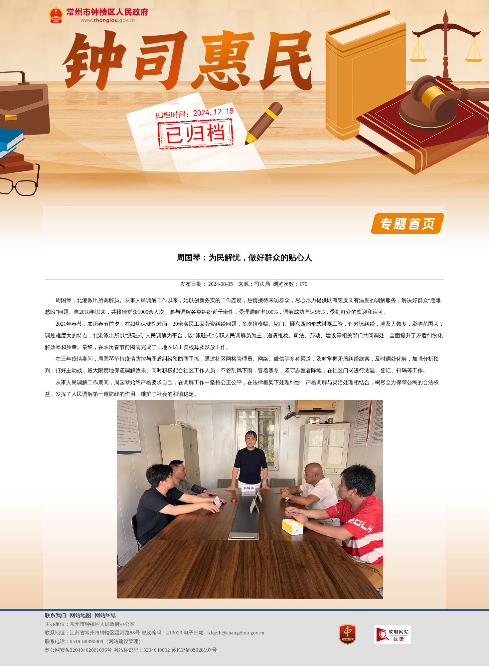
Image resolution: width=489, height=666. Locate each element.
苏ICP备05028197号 (194, 650)
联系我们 (55, 615)
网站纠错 (105, 615)
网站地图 (80, 615)
